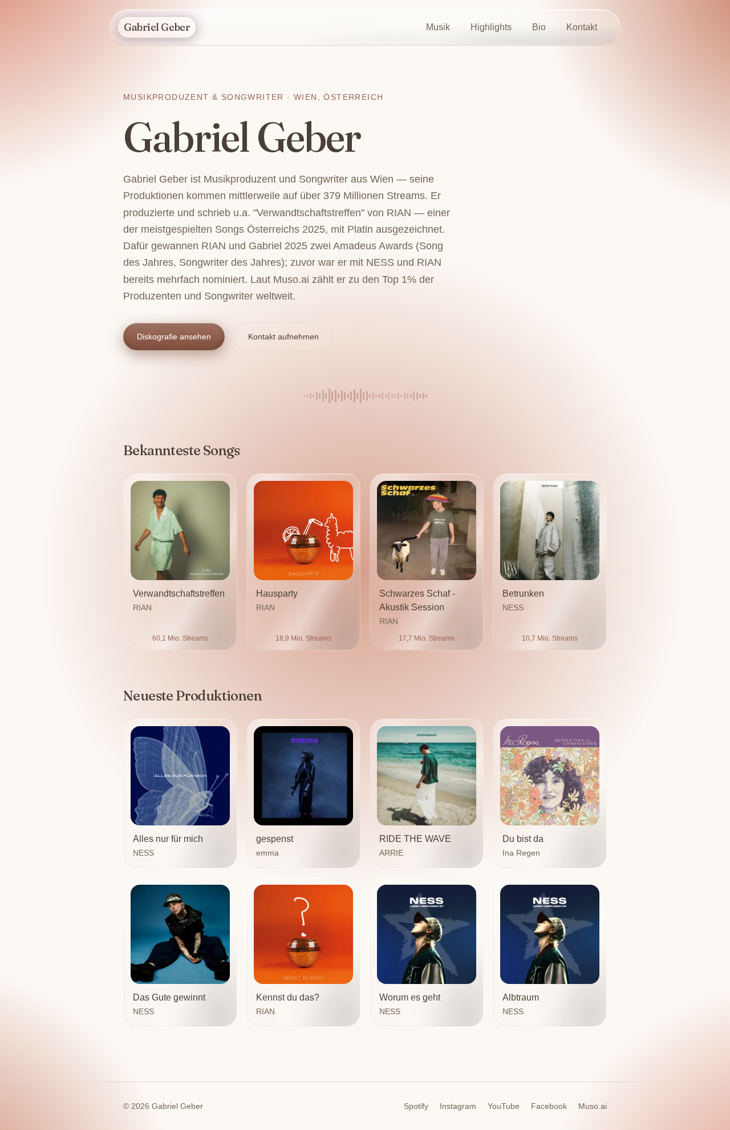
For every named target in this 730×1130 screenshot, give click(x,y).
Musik (438, 27)
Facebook (549, 1106)
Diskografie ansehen (174, 336)
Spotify (416, 1106)
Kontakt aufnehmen (283, 336)
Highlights (491, 27)
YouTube (504, 1106)
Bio (539, 27)
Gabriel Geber (157, 27)
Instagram (458, 1106)
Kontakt (581, 27)
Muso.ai (592, 1106)
